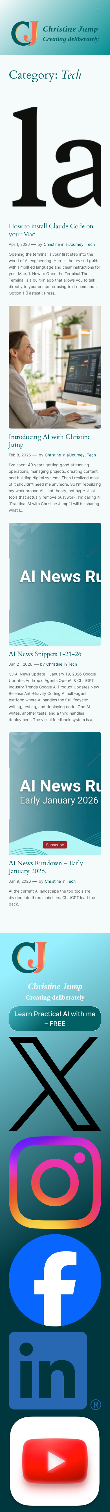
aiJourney (74, 244)
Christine (52, 244)
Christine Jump (70, 28)
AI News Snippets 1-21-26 (45, 654)
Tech (90, 244)
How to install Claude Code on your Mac (51, 230)
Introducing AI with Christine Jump (50, 441)
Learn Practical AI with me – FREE (55, 1018)
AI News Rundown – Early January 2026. (46, 867)
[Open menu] (97, 9)
